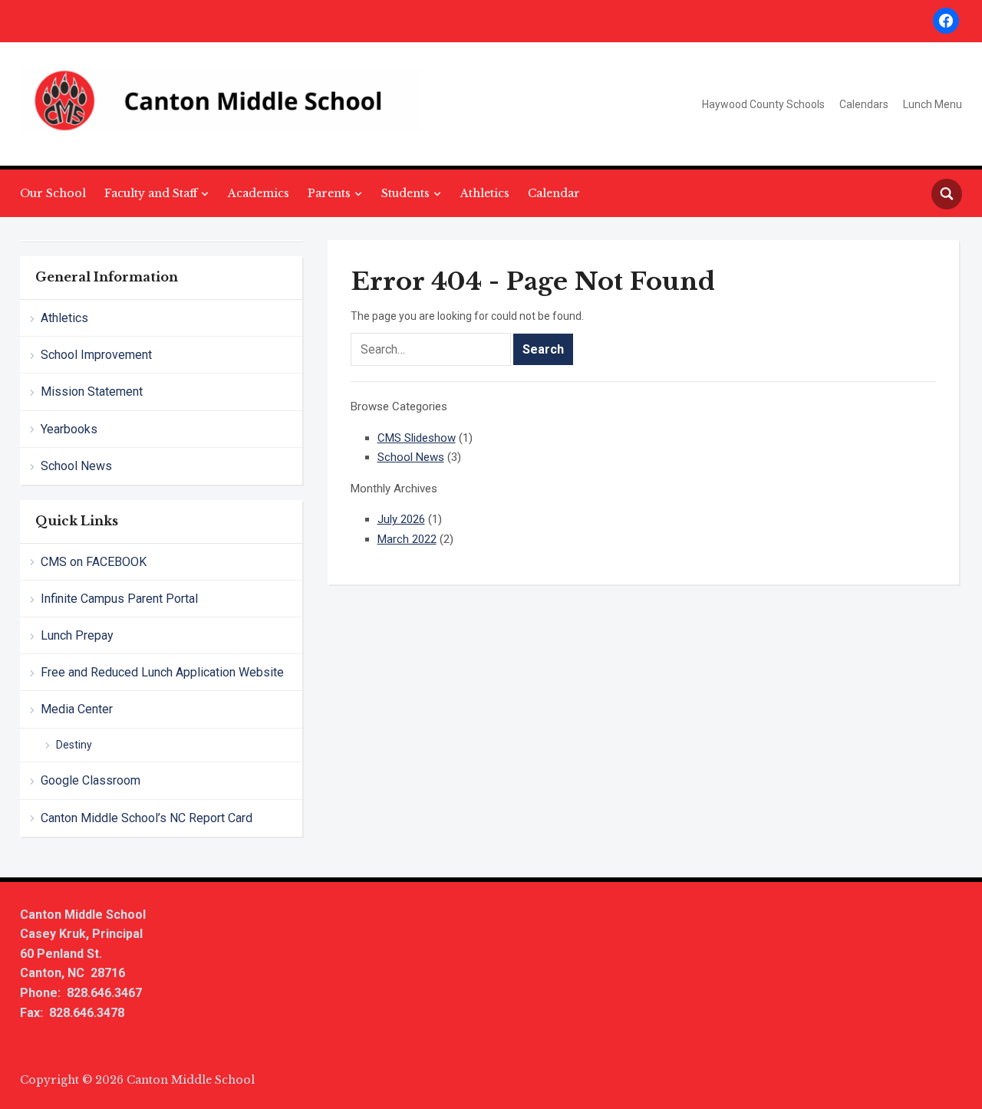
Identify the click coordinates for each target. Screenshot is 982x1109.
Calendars (863, 104)
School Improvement (96, 354)
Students (405, 193)
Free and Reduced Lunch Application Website (162, 672)
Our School (53, 193)
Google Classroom (90, 780)
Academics (258, 193)
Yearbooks (69, 429)
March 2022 (407, 539)
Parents (329, 193)
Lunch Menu (932, 104)
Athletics (484, 193)
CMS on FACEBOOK (94, 561)
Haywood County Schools (763, 104)
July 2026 (401, 519)
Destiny (74, 745)
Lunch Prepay (77, 635)
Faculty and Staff (150, 193)
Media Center (77, 709)
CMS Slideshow (416, 438)
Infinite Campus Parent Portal (119, 598)
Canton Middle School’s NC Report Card (146, 818)
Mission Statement (92, 391)
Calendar (554, 193)
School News (76, 466)
